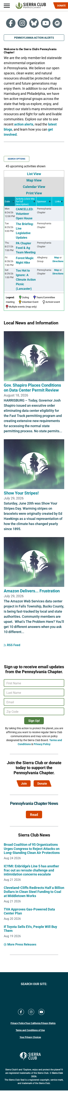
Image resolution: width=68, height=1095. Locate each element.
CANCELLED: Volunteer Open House (24, 213)
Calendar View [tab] (34, 186)
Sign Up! (34, 721)
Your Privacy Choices (30, 1037)
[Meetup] (57, 23)
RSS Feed (13, 645)
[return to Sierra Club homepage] (30, 1056)
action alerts (23, 124)
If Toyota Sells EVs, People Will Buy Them (30, 928)
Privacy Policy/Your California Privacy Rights (33, 1023)
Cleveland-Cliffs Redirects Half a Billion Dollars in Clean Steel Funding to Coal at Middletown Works (34, 891)
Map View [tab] (34, 180)
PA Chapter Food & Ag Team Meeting (26, 247)
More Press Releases (21, 944)
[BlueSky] (34, 23)
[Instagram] (22, 23)
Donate (42, 783)
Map (56, 257)
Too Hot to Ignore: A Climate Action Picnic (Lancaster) (26, 279)
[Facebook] (10, 23)
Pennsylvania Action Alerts (34, 37)
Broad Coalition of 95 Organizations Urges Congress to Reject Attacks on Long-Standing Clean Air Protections (32, 848)
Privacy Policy (42, 744)
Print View (34, 193)
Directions (58, 261)
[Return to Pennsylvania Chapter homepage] (31, 5)
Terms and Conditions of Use (30, 1030)
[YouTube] (45, 23)
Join (24, 783)
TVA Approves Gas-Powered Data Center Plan (29, 911)
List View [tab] (34, 173)
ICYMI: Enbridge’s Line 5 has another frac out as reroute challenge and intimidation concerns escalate (31, 870)
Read (34, 814)
